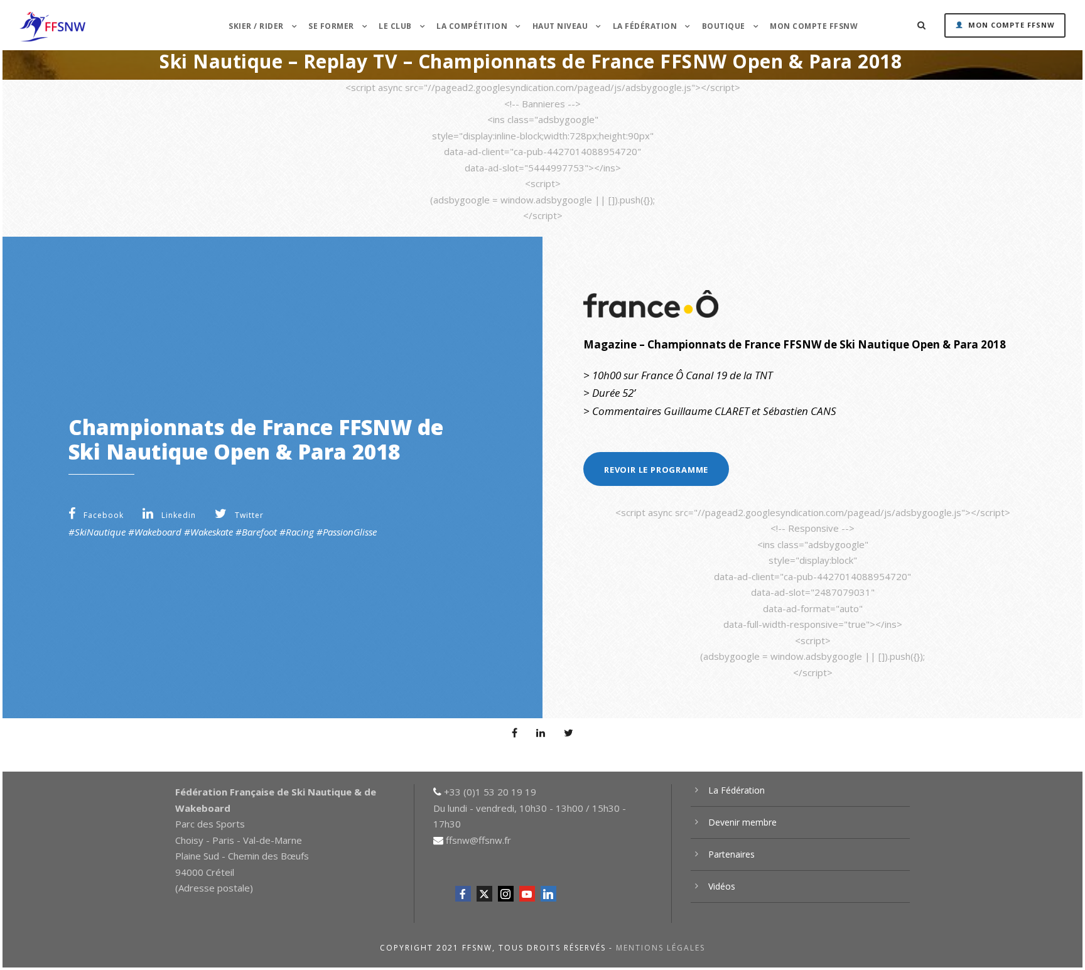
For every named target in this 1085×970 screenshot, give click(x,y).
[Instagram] (506, 894)
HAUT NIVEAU (560, 26)
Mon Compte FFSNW (814, 26)
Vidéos (721, 886)
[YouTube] (527, 894)
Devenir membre (742, 822)
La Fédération (736, 790)
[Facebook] (463, 894)
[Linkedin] (548, 894)
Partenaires (731, 854)
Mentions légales (660, 947)
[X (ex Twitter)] (484, 894)
